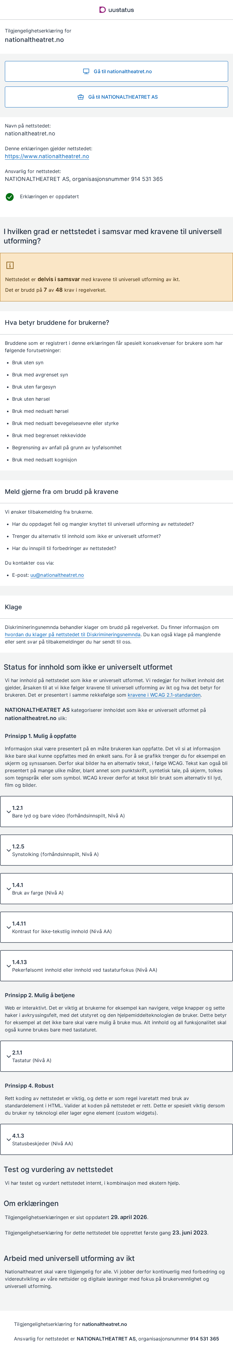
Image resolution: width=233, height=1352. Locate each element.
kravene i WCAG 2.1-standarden (164, 695)
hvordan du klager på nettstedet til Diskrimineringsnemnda (72, 634)
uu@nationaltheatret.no (57, 575)
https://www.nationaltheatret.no (47, 156)
